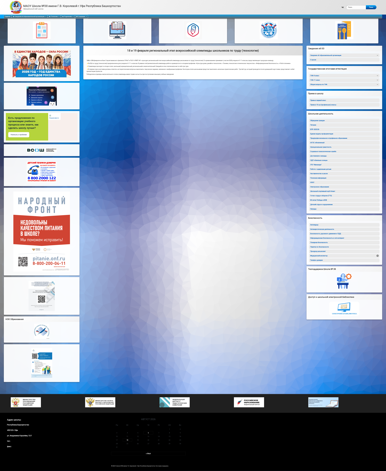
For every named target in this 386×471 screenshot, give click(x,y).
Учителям (54, 16)
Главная (7, 16)
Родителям (68, 16)
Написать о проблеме (19, 135)
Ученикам (81, 16)
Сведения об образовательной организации (29, 16)
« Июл (148, 454)
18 (127, 440)
